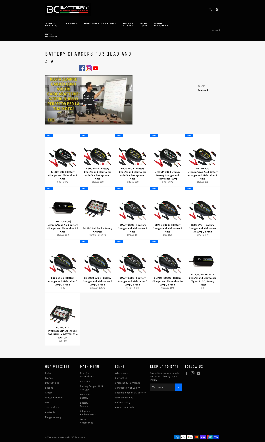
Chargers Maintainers (51, 25)
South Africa (52, 407)
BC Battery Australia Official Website (68, 437)
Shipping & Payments (127, 382)
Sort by (201, 86)
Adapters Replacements (161, 25)
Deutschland (52, 382)
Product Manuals (124, 407)
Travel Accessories (51, 35)
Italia (48, 373)
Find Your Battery (128, 25)
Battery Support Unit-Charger (99, 24)
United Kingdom (54, 397)
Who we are (121, 373)
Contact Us (121, 377)
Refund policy (122, 402)
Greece (48, 392)
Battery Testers (143, 25)
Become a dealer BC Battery (130, 392)
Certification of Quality (127, 387)
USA (47, 402)
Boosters (71, 24)
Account (216, 30)
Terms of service (124, 397)
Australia (50, 412)
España (49, 387)
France (49, 377)
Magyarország (53, 417)
